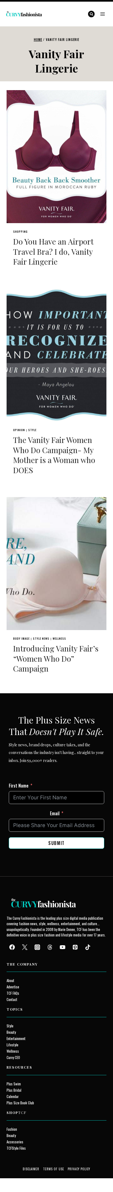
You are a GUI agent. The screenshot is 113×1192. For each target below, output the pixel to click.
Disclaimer (31, 1169)
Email (55, 813)
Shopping (20, 231)
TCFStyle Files (16, 1148)
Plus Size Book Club (20, 1102)
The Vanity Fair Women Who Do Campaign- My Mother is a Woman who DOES (54, 455)
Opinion (19, 430)
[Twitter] (24, 947)
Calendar (13, 1096)
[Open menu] (102, 14)
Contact (12, 999)
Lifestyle (12, 1044)
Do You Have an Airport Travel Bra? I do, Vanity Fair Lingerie (53, 251)
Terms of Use (53, 1169)
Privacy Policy (79, 1169)
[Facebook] (12, 947)
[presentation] (56, 156)
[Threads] (49, 947)
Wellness (59, 638)
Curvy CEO (13, 1057)
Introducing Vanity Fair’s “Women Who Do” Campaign (55, 658)
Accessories (15, 1141)
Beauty (11, 1032)
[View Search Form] (91, 14)
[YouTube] (62, 947)
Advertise (13, 986)
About (10, 980)
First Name (19, 785)
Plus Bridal (14, 1090)
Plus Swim (14, 1083)
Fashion (12, 1129)
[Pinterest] (75, 947)
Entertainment (16, 1038)
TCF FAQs (13, 993)
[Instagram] (37, 947)
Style (32, 430)
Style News (41, 638)
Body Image (21, 638)
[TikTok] (87, 947)
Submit (56, 843)
